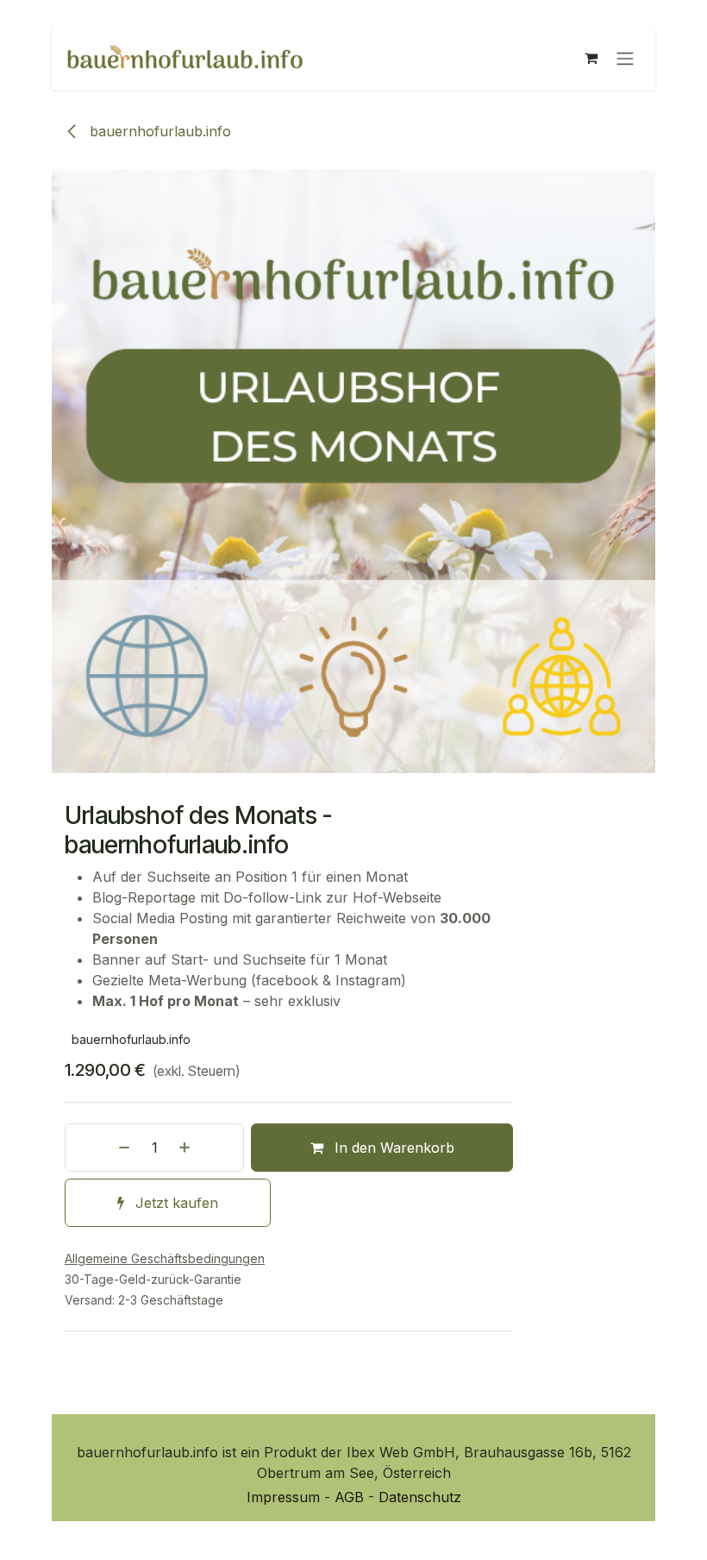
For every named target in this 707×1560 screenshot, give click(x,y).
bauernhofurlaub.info (158, 131)
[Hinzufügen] (207, 1147)
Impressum (285, 1497)
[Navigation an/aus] (625, 58)
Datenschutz (420, 1497)
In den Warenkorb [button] (392, 1147)
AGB (351, 1497)
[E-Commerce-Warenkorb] (590, 58)
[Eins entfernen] (102, 1147)
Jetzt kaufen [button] (174, 1202)
